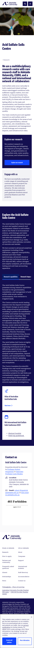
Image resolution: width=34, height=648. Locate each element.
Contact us (21, 580)
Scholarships (6, 576)
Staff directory (23, 572)
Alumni (4, 572)
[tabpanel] (17, 362)
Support (21, 560)
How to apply (7, 556)
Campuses (21, 556)
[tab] (10, 277)
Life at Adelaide (23, 548)
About (20, 552)
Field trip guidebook (16, 436)
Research (5, 552)
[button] (31, 617)
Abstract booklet (14, 433)
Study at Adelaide (8, 548)
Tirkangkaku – (13, 587)
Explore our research (17, 162)
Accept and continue (9, 641)
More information (24, 640)
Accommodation (23, 576)
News (4, 580)
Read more (8, 405)
